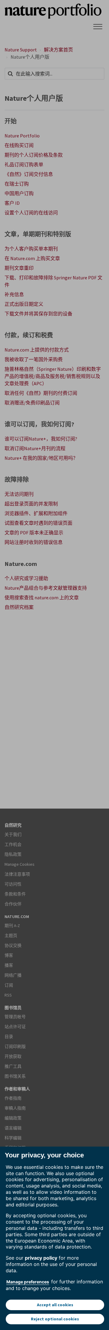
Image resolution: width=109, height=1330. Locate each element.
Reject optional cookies (55, 1319)
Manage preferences (27, 1281)
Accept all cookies (55, 1304)
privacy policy (41, 1258)
